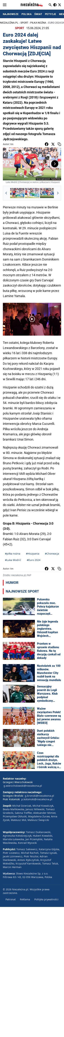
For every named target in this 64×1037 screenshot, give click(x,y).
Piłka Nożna (38, 22)
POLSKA (26, 14)
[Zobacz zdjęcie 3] (47, 193)
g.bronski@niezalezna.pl (39, 795)
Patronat (11, 899)
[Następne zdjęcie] (54, 163)
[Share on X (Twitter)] (53, 144)
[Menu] (4, 4)
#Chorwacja (52, 553)
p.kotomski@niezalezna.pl (36, 799)
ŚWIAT (38, 14)
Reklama (25, 899)
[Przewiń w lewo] (6, 193)
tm (11, 144)
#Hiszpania (32, 553)
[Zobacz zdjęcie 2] (32, 193)
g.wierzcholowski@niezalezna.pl (23, 785)
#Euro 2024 (33, 560)
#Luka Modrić (13, 560)
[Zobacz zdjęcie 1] (17, 193)
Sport (24, 22)
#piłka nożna (12, 553)
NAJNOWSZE (11, 14)
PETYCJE (50, 14)
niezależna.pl (9, 22)
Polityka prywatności (46, 899)
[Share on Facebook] (46, 144)
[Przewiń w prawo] (58, 193)
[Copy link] (59, 144)
